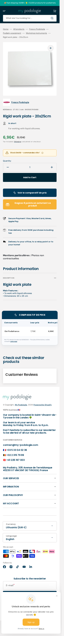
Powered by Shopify (42, 405)
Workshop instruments (36, 33)
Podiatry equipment (12, 33)
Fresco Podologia (37, 29)
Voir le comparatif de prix (32, 192)
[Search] (53, 18)
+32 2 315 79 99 (15, 455)
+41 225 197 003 (15, 460)
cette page (13, 341)
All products (18, 29)
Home (5, 29)
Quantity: (7, 161)
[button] (4, 11)
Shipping (17, 142)
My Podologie (21, 405)
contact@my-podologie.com (20, 445)
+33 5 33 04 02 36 (16, 450)
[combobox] (30, 18)
